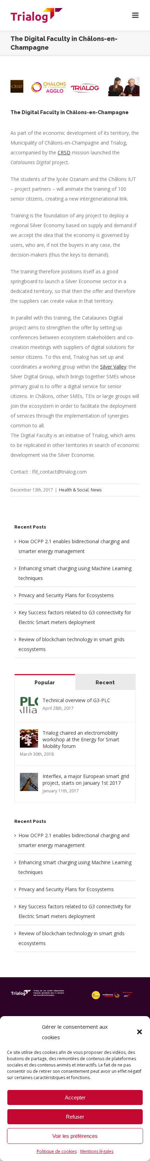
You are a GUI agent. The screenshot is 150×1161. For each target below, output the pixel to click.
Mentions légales (96, 1151)
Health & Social (74, 490)
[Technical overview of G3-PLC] (29, 701)
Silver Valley (113, 366)
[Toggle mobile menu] (136, 15)
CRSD (64, 152)
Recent (105, 682)
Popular (45, 682)
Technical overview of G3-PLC (76, 700)
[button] (139, 1031)
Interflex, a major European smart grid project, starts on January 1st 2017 (86, 779)
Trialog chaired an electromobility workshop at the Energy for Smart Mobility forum (81, 739)
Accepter (75, 1097)
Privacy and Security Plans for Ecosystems (66, 595)
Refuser (75, 1117)
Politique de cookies (57, 1151)
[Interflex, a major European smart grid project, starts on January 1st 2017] (29, 777)
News (96, 490)
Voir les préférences (75, 1136)
